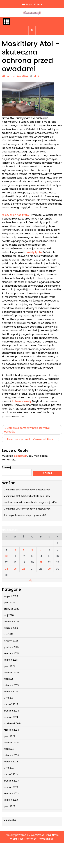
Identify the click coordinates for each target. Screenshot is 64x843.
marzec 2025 (11, 691)
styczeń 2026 (11, 640)
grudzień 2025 (11, 647)
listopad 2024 (11, 717)
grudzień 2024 (11, 710)
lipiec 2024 (9, 736)
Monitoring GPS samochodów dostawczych (27, 489)
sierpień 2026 (11, 596)
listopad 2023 (11, 787)
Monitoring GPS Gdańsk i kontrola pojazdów (27, 496)
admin (36, 76)
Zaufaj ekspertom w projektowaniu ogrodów (27, 429)
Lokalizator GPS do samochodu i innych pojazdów (30, 502)
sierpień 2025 (11, 659)
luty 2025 (8, 698)
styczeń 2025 (11, 704)
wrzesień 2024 (11, 729)
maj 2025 (9, 678)
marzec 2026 (11, 628)
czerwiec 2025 (11, 672)
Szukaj (6, 467)
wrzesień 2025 (11, 653)
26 (23, 569)
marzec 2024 (11, 761)
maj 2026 (9, 615)
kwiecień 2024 (11, 755)
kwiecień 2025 (11, 685)
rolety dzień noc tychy (15, 215)
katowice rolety (21, 401)
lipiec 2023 (9, 806)
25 (15, 569)
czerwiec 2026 (11, 608)
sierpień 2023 (11, 799)
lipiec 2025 (9, 666)
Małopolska (10, 820)
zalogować (20, 456)
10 (6, 556)
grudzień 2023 (11, 780)
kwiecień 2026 (11, 621)
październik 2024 (12, 723)
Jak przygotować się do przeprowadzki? (25, 515)
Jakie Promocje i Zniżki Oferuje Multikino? (28, 439)
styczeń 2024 (11, 774)
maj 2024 (9, 748)
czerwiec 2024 (11, 742)
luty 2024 (9, 768)
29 (49, 569)
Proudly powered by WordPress (25, 835)
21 (41, 562)
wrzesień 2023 (11, 793)
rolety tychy (34, 252)
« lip (31, 580)
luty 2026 (9, 634)
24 (6, 569)
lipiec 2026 (9, 602)
